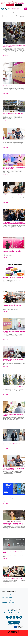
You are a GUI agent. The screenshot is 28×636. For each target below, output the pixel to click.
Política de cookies (21, 3)
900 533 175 (15, 622)
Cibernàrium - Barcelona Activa (7, 12)
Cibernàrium (16, 9)
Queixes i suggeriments (19, 634)
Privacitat (22, 612)
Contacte (6, 612)
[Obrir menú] (25, 9)
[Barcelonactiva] (5, 9)
